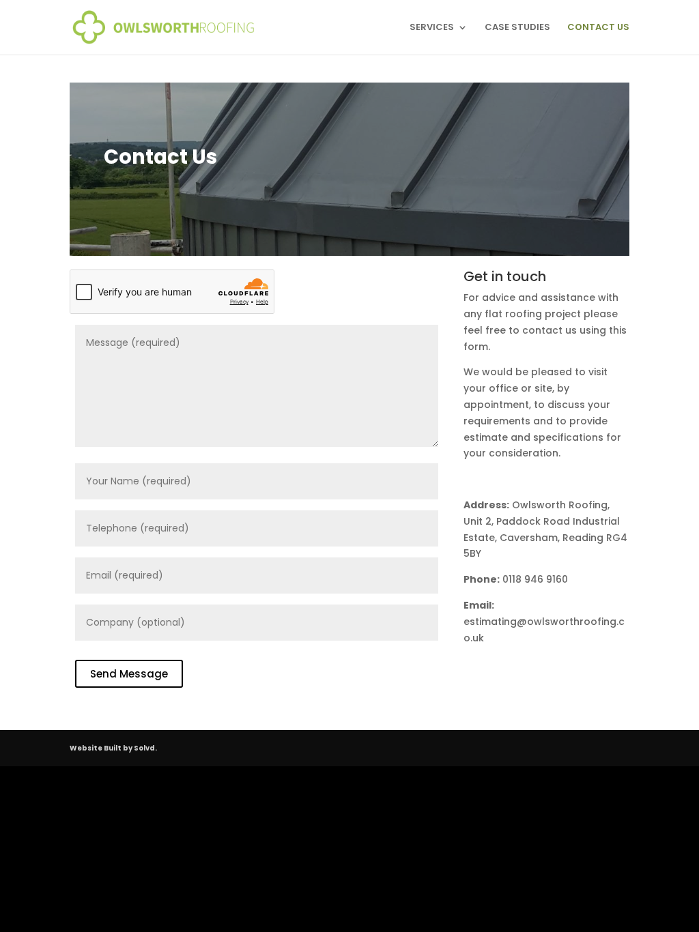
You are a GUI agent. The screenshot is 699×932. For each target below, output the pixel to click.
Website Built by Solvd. (113, 748)
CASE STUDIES (517, 28)
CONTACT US (598, 28)
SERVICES (432, 28)
